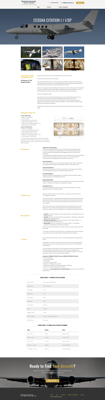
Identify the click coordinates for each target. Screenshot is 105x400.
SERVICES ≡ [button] (49, 7)
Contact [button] (82, 394)
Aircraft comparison (73, 394)
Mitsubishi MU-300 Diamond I (50, 220)
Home (51, 394)
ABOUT (38, 7)
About (57, 394)
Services (63, 394)
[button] (80, 3)
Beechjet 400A (47, 223)
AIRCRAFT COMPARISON (63, 7)
